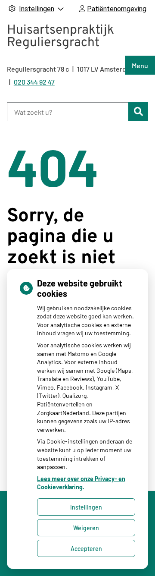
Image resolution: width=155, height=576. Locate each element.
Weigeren (86, 528)
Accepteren (86, 548)
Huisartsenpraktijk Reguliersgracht (60, 36)
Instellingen (86, 507)
